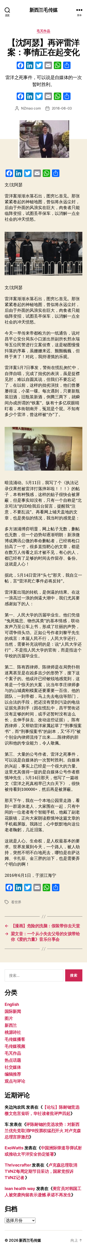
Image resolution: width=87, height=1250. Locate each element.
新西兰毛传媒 (43, 9)
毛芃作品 (43, 31)
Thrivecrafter (18, 1165)
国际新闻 (13, 1011)
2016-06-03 (62, 108)
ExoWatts (14, 1147)
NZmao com (31, 108)
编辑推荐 (13, 1074)
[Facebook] (20, 66)
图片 (9, 1018)
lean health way (20, 1188)
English (12, 1004)
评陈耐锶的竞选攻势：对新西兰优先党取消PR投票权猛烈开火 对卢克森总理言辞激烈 (43, 1130)
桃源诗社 (13, 1032)
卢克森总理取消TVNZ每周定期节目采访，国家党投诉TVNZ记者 (41, 1171)
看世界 (16, 902)
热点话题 (13, 1060)
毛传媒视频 (15, 1046)
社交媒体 (13, 1067)
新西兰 (11, 1025)
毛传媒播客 (15, 1039)
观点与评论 (15, 1081)
